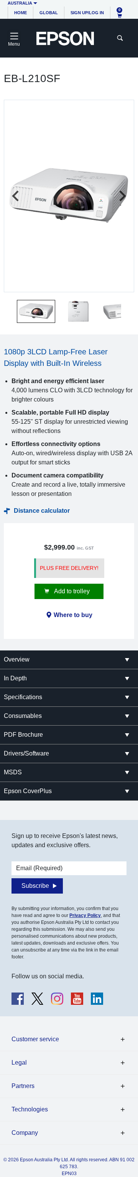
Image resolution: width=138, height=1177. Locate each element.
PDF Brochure (23, 734)
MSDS (13, 772)
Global (48, 12)
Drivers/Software (26, 753)
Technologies (30, 1109)
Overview (17, 659)
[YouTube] (77, 999)
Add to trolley (71, 591)
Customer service (35, 1039)
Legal (19, 1062)
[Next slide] (122, 196)
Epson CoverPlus (28, 791)
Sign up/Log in (87, 12)
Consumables (23, 716)
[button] (36, 311)
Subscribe (35, 885)
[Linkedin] (97, 999)
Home (20, 12)
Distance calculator (42, 510)
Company (25, 1132)
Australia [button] (20, 3)
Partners (23, 1086)
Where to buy (73, 615)
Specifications (23, 697)
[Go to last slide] (16, 196)
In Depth (15, 678)
